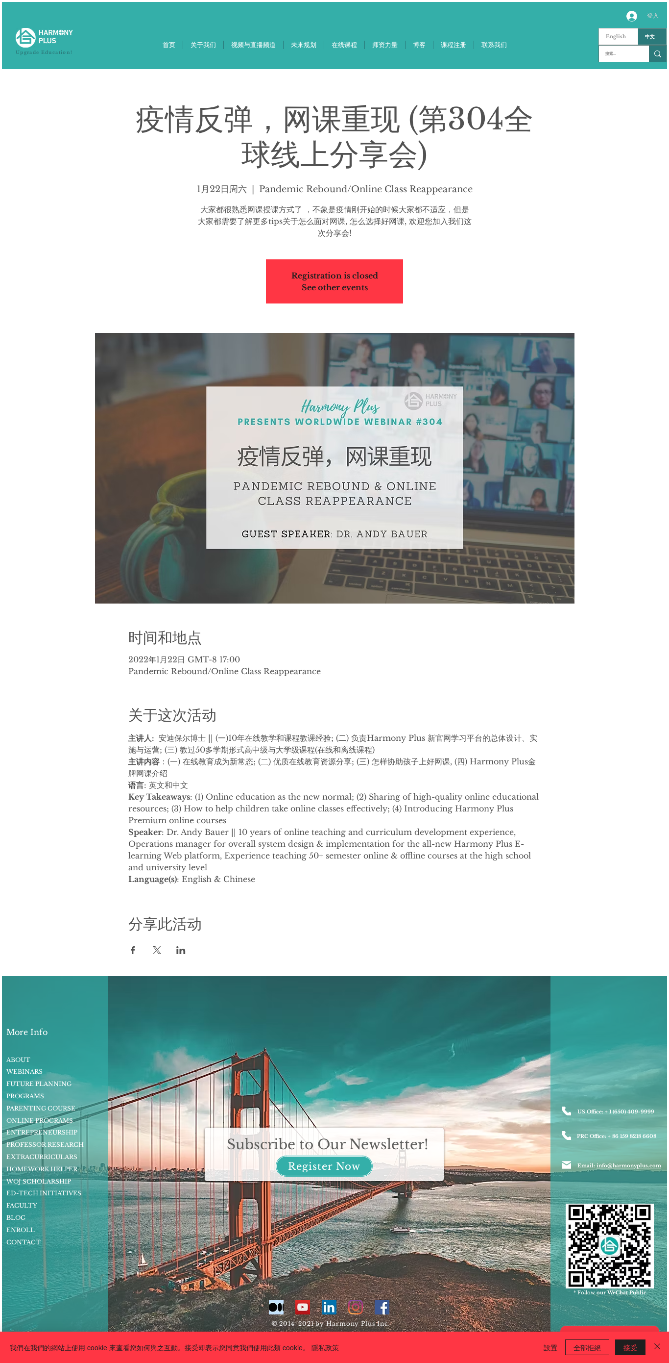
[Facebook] (382, 1307)
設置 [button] (550, 1347)
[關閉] (657, 1347)
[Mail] (566, 1165)
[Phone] (566, 1111)
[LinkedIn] (329, 1307)
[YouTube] (302, 1307)
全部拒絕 (587, 1347)
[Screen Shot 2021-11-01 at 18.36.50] (276, 1307)
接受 (630, 1347)
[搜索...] (657, 54)
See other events (335, 287)
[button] (324, 1166)
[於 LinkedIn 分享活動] (181, 950)
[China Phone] (566, 1135)
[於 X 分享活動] (157, 950)
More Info (27, 1032)
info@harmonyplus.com (629, 1165)
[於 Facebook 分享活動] (133, 950)
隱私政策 (325, 1347)
